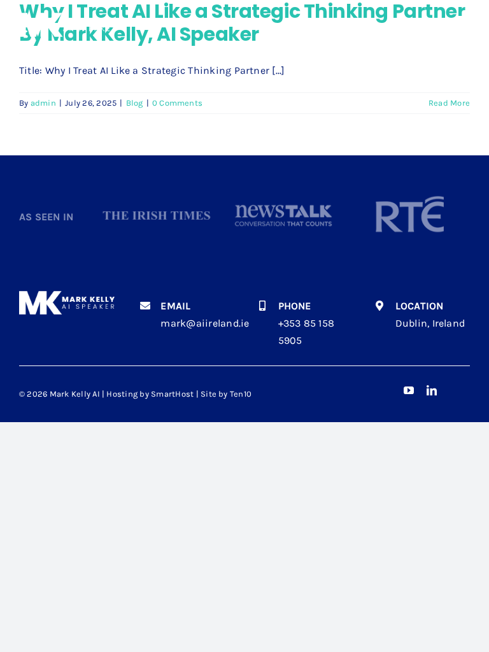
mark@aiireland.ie (204, 323)
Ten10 (241, 394)
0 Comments (177, 103)
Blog (134, 103)
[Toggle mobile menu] (463, 20)
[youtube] (409, 390)
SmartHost (172, 394)
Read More (449, 103)
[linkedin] (432, 390)
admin (43, 103)
